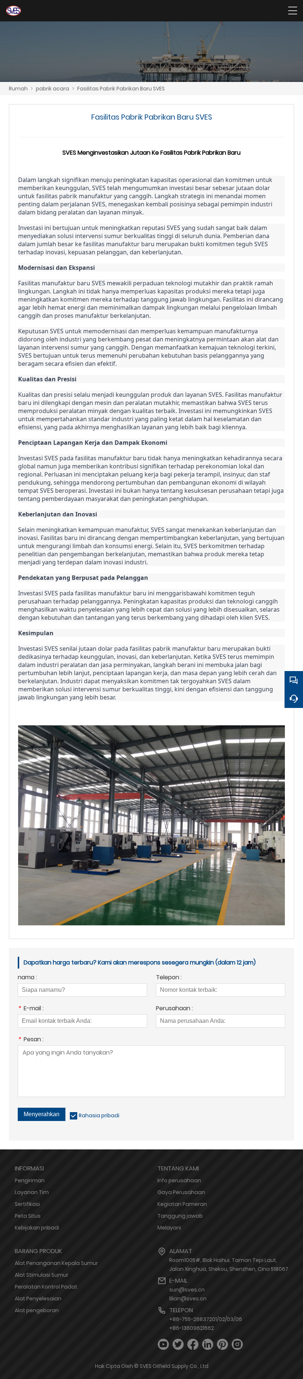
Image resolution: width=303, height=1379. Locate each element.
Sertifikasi (27, 1204)
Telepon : (169, 977)
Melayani (169, 1227)
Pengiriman (30, 1180)
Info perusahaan (179, 1180)
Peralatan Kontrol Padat (46, 1286)
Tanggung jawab (180, 1216)
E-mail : (31, 1008)
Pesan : (31, 1039)
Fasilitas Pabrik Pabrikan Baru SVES (121, 88)
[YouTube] (163, 1344)
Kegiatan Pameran (182, 1204)
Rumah (18, 88)
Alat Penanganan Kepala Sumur (56, 1263)
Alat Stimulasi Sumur (41, 1275)
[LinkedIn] (208, 1344)
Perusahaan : (174, 1008)
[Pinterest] (222, 1344)
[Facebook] (193, 1344)
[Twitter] (178, 1344)
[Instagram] (237, 1344)
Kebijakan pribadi (37, 1227)
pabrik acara (52, 88)
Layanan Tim (32, 1192)
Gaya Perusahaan (181, 1192)
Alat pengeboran (37, 1310)
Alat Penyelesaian (38, 1298)
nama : (27, 977)
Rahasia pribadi (99, 1115)
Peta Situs (28, 1216)
